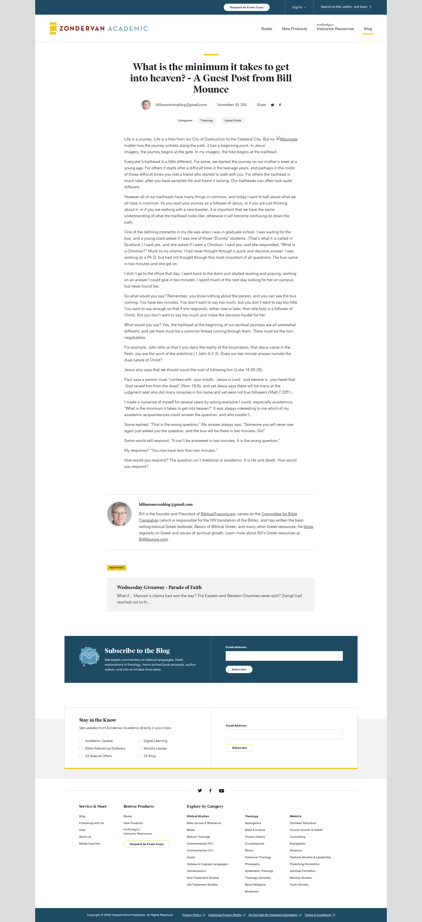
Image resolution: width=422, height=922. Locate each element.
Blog (82, 816)
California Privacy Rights (225, 915)
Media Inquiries (89, 844)
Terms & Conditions (318, 915)
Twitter (272, 104)
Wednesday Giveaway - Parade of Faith (211, 594)
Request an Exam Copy (247, 7)
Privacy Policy (191, 915)
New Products (133, 823)
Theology (206, 120)
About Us (85, 837)
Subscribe (239, 669)
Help (82, 830)
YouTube (221, 791)
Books (128, 816)
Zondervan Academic (99, 28)
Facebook (280, 104)
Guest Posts (233, 120)
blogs (308, 526)
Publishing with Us (91, 823)
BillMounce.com (153, 539)
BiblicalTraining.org (218, 514)
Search (370, 6)
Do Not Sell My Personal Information (273, 915)
